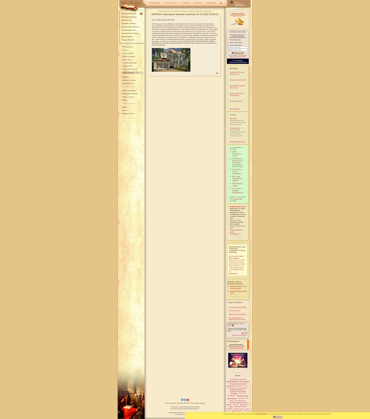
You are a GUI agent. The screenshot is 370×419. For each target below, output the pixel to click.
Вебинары (125, 77)
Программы (211, 3)
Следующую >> (243, 335)
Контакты (125, 110)
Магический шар (127, 66)
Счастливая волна (235, 128)
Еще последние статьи (237, 141)
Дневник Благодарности (130, 27)
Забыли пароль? (239, 4)
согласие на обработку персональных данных (238, 56)
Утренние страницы (129, 23)
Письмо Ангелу (127, 59)
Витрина (124, 100)
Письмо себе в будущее (129, 69)
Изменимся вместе (194, 408)
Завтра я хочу (236, 160)
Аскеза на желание (128, 53)
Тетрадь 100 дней (128, 40)
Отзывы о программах (129, 90)
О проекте (185, 3)
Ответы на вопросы (128, 97)
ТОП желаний (154, 3)
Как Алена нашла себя (236, 101)
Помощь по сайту (127, 83)
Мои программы (127, 36)
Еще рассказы (234, 109)
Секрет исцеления (234, 310)
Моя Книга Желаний (129, 13)
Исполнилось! (128, 47)
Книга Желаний (195, 406)
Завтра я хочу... (127, 20)
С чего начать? (171, 3)
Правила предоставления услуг (176, 412)
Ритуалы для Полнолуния (237, 62)
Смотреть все (235, 335)
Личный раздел (187, 406)
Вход (237, 2)
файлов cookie (261, 414)
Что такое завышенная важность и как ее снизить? (237, 318)
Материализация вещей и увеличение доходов (236, 347)
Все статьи (173, 408)
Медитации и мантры (129, 80)
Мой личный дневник (129, 17)
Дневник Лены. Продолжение (238, 80)
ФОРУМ (124, 107)
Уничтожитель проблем (130, 33)
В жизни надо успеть (129, 30)
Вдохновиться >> (235, 234)
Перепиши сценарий (128, 56)
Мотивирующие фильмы (130, 93)
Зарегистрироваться (240, 5)
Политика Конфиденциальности (182, 414)
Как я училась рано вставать (238, 307)
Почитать (125, 50)
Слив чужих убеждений (129, 63)
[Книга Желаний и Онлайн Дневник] (130, 6)
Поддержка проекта (128, 113)
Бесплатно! (198, 3)
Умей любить (233, 118)
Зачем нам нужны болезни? (237, 314)
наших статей (237, 199)
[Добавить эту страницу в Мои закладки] (221, 2)
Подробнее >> (233, 273)
